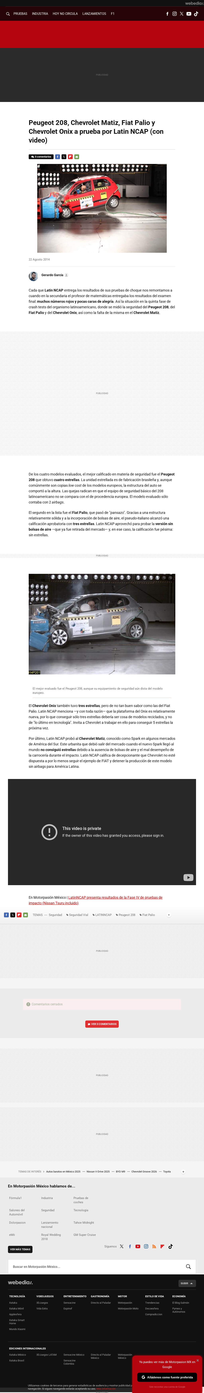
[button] (54, 275)
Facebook (167, 13)
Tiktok (196, 13)
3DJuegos (42, 1302)
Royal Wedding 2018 (51, 1237)
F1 (113, 14)
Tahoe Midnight (84, 1222)
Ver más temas (20, 1249)
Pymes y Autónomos (178, 1310)
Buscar (188, 1266)
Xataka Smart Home (17, 1322)
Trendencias (152, 1302)
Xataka (13, 1302)
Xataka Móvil (16, 1308)
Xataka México (17, 1354)
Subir (184, 1283)
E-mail (76, 156)
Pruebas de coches (81, 1200)
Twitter (181, 13)
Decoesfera (152, 1308)
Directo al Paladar (101, 1302)
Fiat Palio (148, 915)
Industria (40, 14)
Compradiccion (153, 1314)
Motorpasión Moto (128, 1308)
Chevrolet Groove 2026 (144, 1171)
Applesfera (15, 1314)
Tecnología (81, 1210)
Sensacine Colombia (70, 1362)
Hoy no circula (65, 14)
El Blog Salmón (180, 1302)
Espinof (68, 1308)
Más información (106, 1388)
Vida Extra (42, 1308)
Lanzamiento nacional (49, 1225)
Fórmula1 (15, 1198)
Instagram (174, 13)
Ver (104, 1024)
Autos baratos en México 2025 (63, 1171)
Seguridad (55, 915)
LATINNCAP (103, 915)
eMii (12, 1235)
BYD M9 (121, 1171)
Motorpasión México (125, 1356)
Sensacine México (74, 1354)
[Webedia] (194, 3)
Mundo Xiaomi (17, 1329)
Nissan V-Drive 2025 (98, 1171)
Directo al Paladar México (101, 1356)
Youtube (188, 13)
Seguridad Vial (78, 915)
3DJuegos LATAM (46, 1354)
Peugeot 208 (127, 915)
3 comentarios (43, 156)
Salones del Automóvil (17, 1212)
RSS (154, 1246)
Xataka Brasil (16, 1360)
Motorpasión (125, 1302)
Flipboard (70, 156)
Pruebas (20, 14)
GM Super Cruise (85, 1235)
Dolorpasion (17, 1222)
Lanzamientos (94, 14)
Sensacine (70, 1302)
